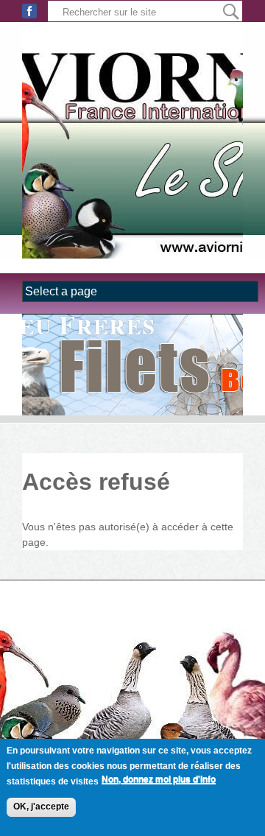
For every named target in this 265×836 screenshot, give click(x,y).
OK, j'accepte (41, 806)
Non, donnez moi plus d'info (159, 779)
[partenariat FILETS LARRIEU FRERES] (132, 364)
